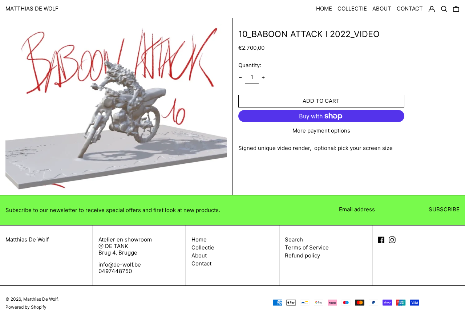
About (199, 255)
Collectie (202, 247)
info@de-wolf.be (119, 264)
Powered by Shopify (25, 307)
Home (199, 239)
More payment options (321, 130)
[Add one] (263, 77)
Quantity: (249, 65)
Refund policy (302, 255)
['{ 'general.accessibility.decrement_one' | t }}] (240, 77)
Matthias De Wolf (31, 8)
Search (294, 239)
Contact (201, 263)
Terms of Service (307, 247)
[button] (456, 9)
